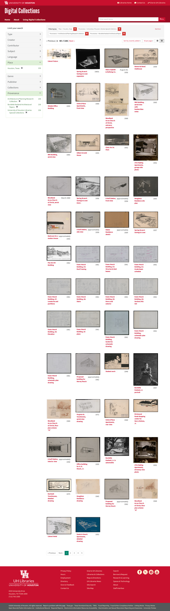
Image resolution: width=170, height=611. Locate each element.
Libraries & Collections (95, 574)
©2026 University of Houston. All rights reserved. (25, 606)
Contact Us (65, 588)
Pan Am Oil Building (52, 264)
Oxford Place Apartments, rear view (110, 422)
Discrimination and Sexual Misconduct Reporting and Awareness (120, 608)
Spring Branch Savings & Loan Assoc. (82, 200)
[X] (145, 572)
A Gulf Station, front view (111, 199)
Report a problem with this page (54, 606)
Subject (11, 51)
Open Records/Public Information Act (21, 608)
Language (12, 57)
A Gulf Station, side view (82, 230)
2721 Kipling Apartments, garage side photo (138, 166)
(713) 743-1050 (14, 596)
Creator (11, 40)
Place (10, 62)
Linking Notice (139, 606)
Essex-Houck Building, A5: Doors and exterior (110, 300)
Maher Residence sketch (109, 232)
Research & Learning (121, 578)
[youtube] (157, 572)
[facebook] (139, 572)
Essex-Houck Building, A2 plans (81, 331)
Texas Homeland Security (83, 606)
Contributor (13, 45)
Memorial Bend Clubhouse (139, 67)
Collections (13, 87)
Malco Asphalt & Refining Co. (111, 71)
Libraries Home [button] (126, 3)
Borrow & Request (120, 574)
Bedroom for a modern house (53, 237)
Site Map (90, 588)
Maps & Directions (94, 578)
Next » (72, 40)
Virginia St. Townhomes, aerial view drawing (81, 418)
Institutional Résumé (43, 608)
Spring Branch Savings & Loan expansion (82, 73)
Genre (10, 76)
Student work (110, 371)
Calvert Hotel (52, 536)
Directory (64, 581)
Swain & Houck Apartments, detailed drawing (82, 537)
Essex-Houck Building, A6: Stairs (81, 299)
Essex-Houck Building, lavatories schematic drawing (110, 342)
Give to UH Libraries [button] (157, 3)
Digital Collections (22, 11)
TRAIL (95, 606)
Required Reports (57, 608)
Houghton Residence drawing (80, 498)
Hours (63, 574)
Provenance (13, 93)
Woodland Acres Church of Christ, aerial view (53, 201)
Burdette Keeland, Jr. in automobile (111, 460)
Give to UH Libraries (94, 571)
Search (116, 571)
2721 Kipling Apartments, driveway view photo (139, 468)
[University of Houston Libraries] (24, 578)
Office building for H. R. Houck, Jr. (82, 466)
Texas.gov (69, 606)
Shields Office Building (53, 107)
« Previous (52, 553)
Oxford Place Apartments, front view (81, 105)
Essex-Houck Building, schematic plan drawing (139, 334)
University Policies (150, 608)
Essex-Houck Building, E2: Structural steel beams (111, 268)
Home (7, 19)
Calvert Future (53, 61)
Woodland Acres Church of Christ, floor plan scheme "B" (53, 425)
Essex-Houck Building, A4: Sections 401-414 (139, 300)
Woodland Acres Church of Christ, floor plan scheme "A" (139, 505)
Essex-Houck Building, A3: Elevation (52, 331)
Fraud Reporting (103, 606)
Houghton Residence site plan (139, 200)
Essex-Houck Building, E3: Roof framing (81, 266)
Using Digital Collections (34, 19)
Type (10, 34)
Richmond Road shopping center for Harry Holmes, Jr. (139, 419)
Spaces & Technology (121, 581)
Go (163, 19)
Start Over (158, 29)
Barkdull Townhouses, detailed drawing (52, 497)
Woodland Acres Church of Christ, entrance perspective (110, 123)
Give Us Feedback (67, 585)
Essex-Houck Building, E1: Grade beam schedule (139, 268)
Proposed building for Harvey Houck (82, 379)
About (16, 19)
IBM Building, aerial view (52, 156)
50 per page (148, 41)
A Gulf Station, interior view (53, 460)
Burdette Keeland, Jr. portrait (138, 390)
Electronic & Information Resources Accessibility (80, 608)
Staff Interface (118, 588)
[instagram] (151, 572)
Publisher (12, 82)
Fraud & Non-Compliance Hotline (121, 606)
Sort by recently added (132, 41)
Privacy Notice (150, 606)
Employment (65, 578)
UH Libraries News (94, 581)
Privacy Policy (66, 571)
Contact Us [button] (141, 3)
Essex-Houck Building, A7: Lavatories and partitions (53, 300)
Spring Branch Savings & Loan (139, 231)
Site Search (91, 585)
